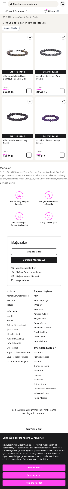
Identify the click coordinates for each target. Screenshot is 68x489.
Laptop (37, 375)
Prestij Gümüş (25, 178)
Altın (36, 296)
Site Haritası (12, 348)
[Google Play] (24, 420)
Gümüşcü (60, 172)
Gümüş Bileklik (10, 28)
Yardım (10, 320)
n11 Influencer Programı (18, 361)
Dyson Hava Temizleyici (45, 389)
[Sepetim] (62, 4)
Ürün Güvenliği (14, 343)
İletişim (10, 305)
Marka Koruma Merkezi (18, 296)
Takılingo (62, 175)
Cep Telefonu (40, 341)
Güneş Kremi (40, 384)
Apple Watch (40, 323)
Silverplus (53, 175)
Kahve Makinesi (41, 393)
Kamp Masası (40, 398)
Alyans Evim (62, 178)
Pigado (3, 175)
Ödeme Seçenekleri (16, 325)
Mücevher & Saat (15, 17)
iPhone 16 (38, 370)
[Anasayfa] (4, 17)
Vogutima (36, 178)
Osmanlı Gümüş (14, 175)
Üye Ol (10, 316)
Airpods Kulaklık (41, 314)
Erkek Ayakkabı (41, 332)
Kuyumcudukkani (48, 178)
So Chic (3, 172)
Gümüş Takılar (32, 17)
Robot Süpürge (41, 300)
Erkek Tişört (39, 336)
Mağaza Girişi (34, 251)
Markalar (11, 300)
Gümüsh (44, 175)
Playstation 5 (40, 318)
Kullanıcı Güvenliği (15, 339)
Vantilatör (38, 379)
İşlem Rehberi (13, 334)
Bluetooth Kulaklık (42, 327)
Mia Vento (24, 172)
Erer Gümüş (27, 175)
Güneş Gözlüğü (41, 366)
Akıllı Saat (38, 309)
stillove (3, 178)
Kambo (36, 175)
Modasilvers (12, 178)
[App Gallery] (42, 420)
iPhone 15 (38, 352)
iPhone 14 (38, 305)
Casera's (33, 172)
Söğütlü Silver (13, 172)
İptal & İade (12, 329)
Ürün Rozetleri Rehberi (17, 357)
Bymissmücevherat (46, 172)
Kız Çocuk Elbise (41, 357)
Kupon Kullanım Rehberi (18, 352)
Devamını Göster (7, 183)
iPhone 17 (38, 361)
